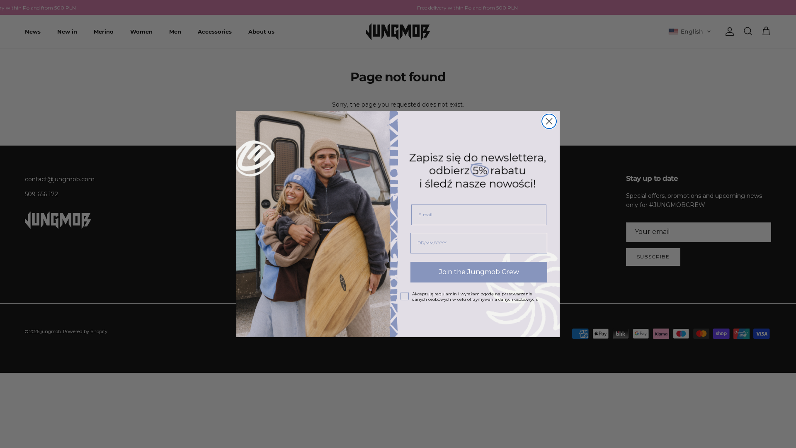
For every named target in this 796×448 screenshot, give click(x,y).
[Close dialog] (549, 121)
